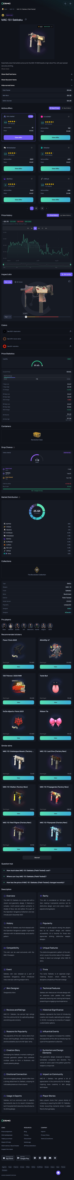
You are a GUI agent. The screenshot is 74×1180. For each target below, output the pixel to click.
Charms (16, 1167)
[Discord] (50, 1158)
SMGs (69, 583)
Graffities (40, 1167)
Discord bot (27, 1138)
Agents (4, 1167)
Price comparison (6, 1131)
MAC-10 (68, 587)
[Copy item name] (25, 19)
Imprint (43, 1131)
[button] (37, 298)
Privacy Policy (45, 1135)
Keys (57, 1167)
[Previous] (27, 208)
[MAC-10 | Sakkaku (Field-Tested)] (37, 90)
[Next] (46, 208)
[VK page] (45, 1158)
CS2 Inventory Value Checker (10, 1146)
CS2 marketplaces (6, 1135)
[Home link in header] (5, 3)
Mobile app (27, 1142)
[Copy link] (68, 116)
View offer (18, 137)
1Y (42, 228)
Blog (25, 1131)
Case (9, 1167)
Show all (37, 857)
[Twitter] (35, 1158)
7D (28, 228)
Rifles (27, 1167)
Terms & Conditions (47, 1138)
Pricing (26, 1135)
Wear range (8, 282)
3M (35, 228)
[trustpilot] (55, 1158)
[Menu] (70, 3)
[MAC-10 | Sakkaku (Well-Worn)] (37, 95)
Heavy (52, 1167)
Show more (5, 69)
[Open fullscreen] (69, 281)
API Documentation (30, 1146)
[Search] (65, 3)
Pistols (63, 1167)
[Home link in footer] (37, 1121)
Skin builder (67, 274)
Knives (22, 1167)
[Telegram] (40, 1158)
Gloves (47, 1167)
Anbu (69, 609)
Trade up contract (6, 1138)
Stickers (4, 1170)
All (46, 228)
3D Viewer (20, 282)
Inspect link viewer (7, 1149)
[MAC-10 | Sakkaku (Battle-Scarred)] (37, 100)
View (18, 667)
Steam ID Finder (6, 1142)
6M (39, 228)
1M (31, 228)
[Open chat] (58, 1173)
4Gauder (68, 612)
